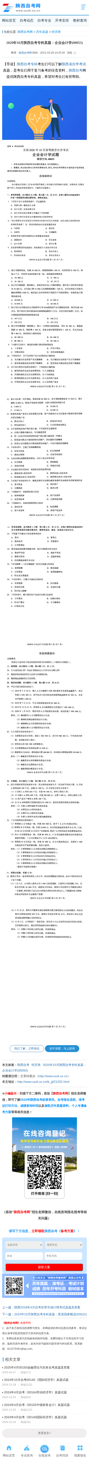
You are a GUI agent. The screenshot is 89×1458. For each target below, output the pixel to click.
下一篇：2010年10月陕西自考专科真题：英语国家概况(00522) (44, 1314)
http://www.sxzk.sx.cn (52, 1076)
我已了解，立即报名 (27, 1048)
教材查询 (80, 20)
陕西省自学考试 (74, 63)
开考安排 (62, 20)
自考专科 (31, 63)
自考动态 (26, 20)
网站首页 (9, 20)
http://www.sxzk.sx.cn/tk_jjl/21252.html (43, 1081)
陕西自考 (76, 70)
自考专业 (44, 20)
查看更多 (44, 1433)
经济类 (56, 32)
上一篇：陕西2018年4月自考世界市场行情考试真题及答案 (41, 1307)
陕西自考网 (25, 32)
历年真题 (42, 32)
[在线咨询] (44, 1447)
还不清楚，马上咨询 (62, 1048)
